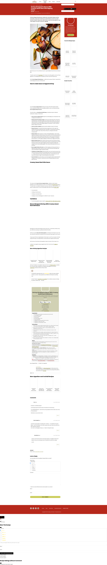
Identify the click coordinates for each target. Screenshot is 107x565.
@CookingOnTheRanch (41, 360)
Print (42, 302)
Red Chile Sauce (55, 184)
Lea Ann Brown (46, 310)
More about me (70, 34)
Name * (1, 546)
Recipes (53, 1)
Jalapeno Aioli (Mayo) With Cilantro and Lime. (53, 201)
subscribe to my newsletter (42, 279)
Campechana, (32, 267)
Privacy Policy (51, 508)
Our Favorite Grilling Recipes (45, 1)
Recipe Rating (32, 460)
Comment (32, 472)
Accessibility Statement (57, 508)
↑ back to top (65, 508)
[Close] (1, 527)
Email (31, 492)
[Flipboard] (38, 508)
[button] (31, 11)
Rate (49, 302)
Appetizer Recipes (46, 303)
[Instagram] (33, 373)
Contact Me (58, 1)
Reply (58, 415)
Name (31, 488)
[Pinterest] (33, 508)
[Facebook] (31, 508)
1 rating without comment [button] (39, 451)
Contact (43, 508)
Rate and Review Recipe (7, 553)
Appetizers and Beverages (39, 5)
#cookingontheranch (51, 360)
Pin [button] (45, 302)
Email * (1, 549)
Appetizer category (53, 265)
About (50, 1)
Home (40, 1)
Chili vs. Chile (56, 187)
